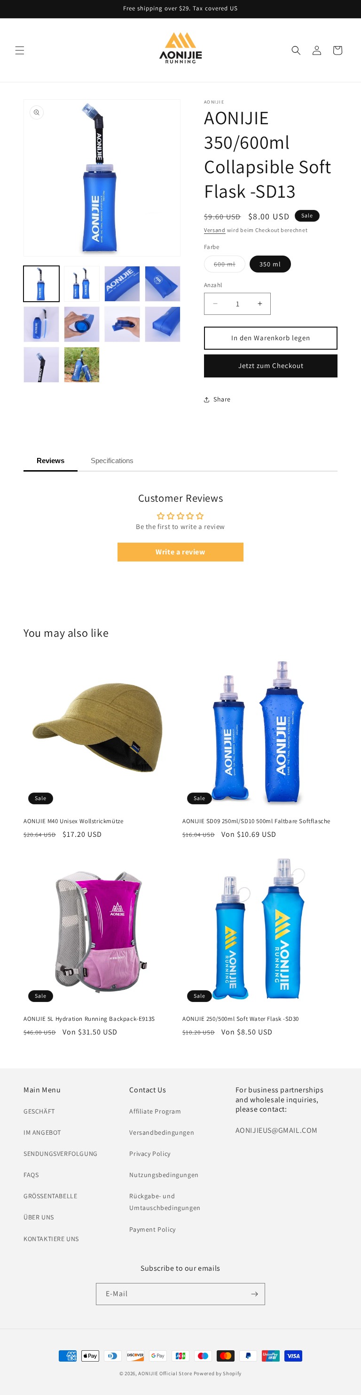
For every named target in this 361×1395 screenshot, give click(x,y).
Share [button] (222, 399)
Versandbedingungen (161, 1132)
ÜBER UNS (39, 1217)
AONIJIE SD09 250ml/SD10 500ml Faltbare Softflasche (256, 821)
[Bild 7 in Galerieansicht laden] (122, 324)
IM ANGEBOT (42, 1132)
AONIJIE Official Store (165, 1373)
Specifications (112, 461)
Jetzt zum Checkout (271, 365)
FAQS (31, 1175)
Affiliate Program (155, 1111)
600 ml (229, 266)
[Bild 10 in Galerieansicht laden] (82, 365)
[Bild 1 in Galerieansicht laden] (41, 284)
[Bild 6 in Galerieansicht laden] (82, 324)
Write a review (180, 552)
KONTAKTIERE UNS (51, 1239)
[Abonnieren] (254, 1294)
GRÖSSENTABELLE (50, 1196)
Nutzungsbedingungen (163, 1175)
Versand (215, 229)
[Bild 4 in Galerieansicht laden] (162, 284)
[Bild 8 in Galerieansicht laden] (162, 324)
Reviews (50, 461)
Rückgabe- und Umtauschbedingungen (164, 1202)
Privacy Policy (149, 1153)
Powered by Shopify (218, 1373)
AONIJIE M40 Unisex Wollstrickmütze (73, 821)
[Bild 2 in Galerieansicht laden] (82, 284)
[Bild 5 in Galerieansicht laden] (41, 324)
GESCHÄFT (39, 1111)
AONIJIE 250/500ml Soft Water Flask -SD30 (240, 1019)
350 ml (270, 264)
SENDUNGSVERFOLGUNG (61, 1153)
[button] (19, 50)
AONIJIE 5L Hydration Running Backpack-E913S (89, 1019)
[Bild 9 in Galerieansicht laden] (41, 365)
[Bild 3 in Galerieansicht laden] (122, 284)
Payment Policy (152, 1229)
